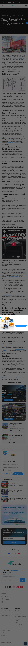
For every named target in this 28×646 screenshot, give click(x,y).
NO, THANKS (21, 327)
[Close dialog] (27, 316)
